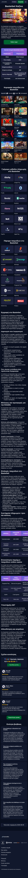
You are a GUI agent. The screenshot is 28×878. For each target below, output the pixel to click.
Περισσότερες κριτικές (14, 717)
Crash (16, 93)
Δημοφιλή (3, 93)
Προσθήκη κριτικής (14, 664)
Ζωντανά (10, 93)
